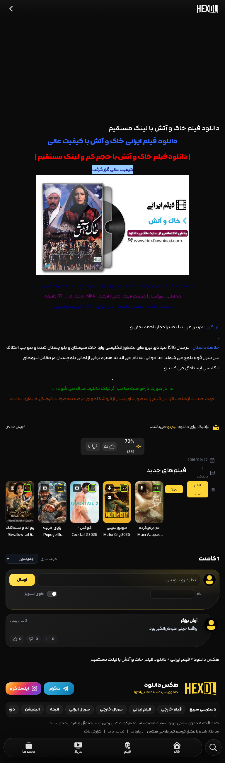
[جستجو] (213, 747)
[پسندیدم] (111, 446)
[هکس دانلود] (205, 9)
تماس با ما (116, 731)
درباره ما (137, 731)
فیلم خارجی (171, 709)
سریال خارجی (111, 709)
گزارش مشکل (15, 427)
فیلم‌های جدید (166, 470)
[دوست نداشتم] (95, 446)
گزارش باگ (92, 731)
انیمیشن (32, 709)
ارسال (22, 580)
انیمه (54, 709)
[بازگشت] (11, 9)
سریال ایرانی (79, 709)
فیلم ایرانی (180, 659)
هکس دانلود (130, 306)
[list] (84, 510)
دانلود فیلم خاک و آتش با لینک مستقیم (164, 128)
